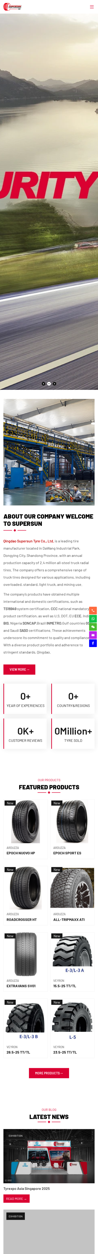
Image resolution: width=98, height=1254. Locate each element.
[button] (43, 384)
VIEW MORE (18, 669)
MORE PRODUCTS (47, 1073)
